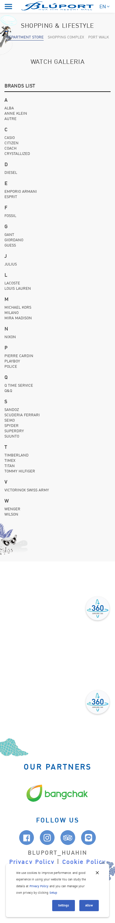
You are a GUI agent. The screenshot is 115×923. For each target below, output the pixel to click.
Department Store (25, 37)
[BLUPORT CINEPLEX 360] (97, 702)
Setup (53, 892)
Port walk (98, 37)
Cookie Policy (84, 862)
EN (102, 6)
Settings (63, 905)
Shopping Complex (66, 37)
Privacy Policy (32, 862)
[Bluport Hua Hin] (57, 6)
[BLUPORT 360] (97, 608)
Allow (89, 905)
